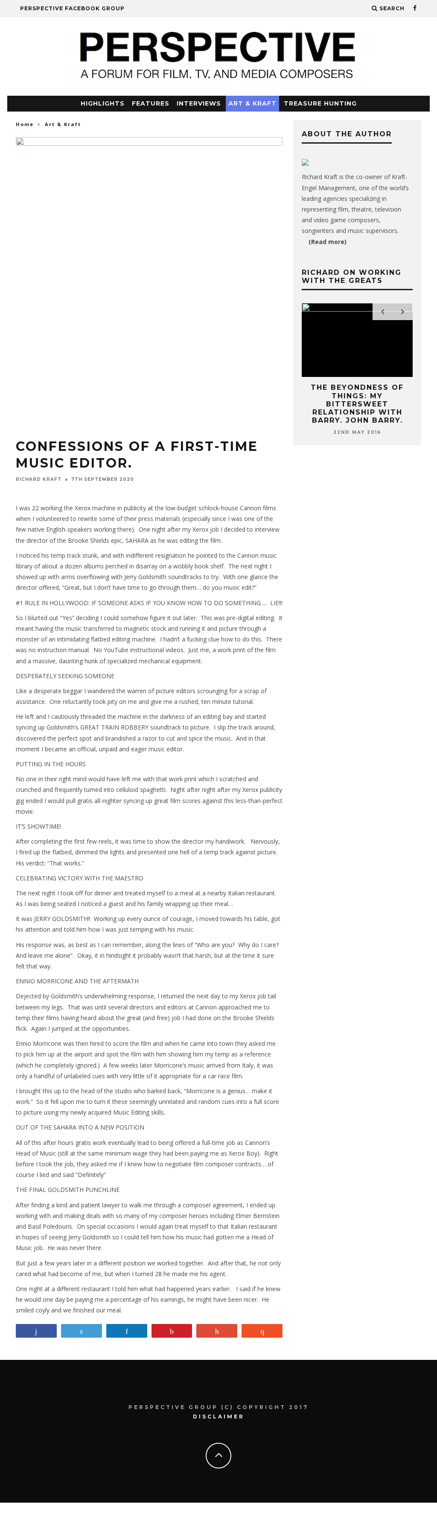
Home (25, 124)
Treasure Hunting (320, 103)
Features (150, 103)
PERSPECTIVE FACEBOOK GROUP (72, 8)
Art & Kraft (252, 103)
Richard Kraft (38, 479)
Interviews (199, 103)
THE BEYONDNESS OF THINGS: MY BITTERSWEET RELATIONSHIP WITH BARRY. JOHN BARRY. (357, 403)
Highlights (103, 103)
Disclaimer (219, 1416)
